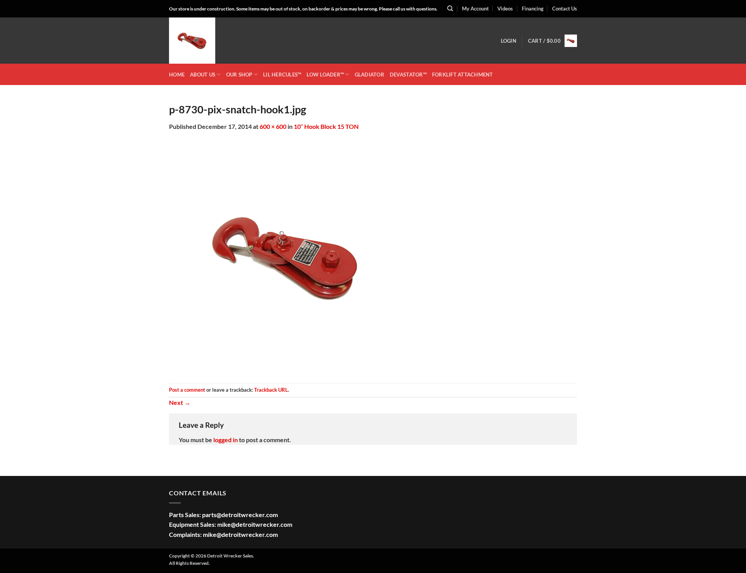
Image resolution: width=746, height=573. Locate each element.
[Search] (450, 8)
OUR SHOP (239, 74)
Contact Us (564, 8)
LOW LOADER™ (325, 74)
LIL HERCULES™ (282, 74)
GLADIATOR (369, 74)
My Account (475, 8)
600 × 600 (273, 126)
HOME (177, 74)
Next (179, 402)
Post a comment (187, 390)
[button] (508, 41)
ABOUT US (202, 74)
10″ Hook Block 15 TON (326, 126)
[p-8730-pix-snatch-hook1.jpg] (285, 256)
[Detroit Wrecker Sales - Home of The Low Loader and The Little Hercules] (208, 40)
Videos (505, 8)
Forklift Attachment (462, 74)
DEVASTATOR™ (408, 74)
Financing (533, 8)
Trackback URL (271, 390)
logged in (225, 439)
